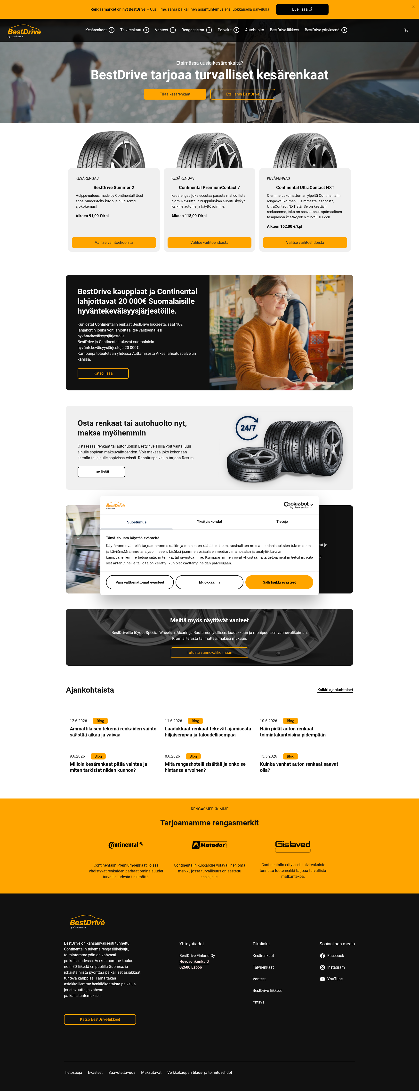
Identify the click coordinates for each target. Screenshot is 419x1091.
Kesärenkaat (96, 30)
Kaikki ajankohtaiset (335, 690)
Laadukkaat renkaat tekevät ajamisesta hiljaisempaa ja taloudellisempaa (208, 732)
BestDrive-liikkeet (284, 30)
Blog (100, 721)
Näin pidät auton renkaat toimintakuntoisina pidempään (293, 732)
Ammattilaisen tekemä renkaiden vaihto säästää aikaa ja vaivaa (113, 732)
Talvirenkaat (130, 30)
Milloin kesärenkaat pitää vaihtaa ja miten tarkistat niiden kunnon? (108, 767)
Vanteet (161, 30)
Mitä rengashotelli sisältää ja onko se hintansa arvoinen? (205, 767)
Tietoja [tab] (282, 521)
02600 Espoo (190, 967)
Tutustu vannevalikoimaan (209, 652)
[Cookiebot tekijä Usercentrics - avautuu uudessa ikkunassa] (292, 505)
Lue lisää (300, 9)
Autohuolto (254, 30)
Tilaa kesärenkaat (175, 94)
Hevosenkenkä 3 (194, 961)
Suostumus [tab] (137, 522)
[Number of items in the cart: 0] (406, 30)
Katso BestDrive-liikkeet (100, 1019)
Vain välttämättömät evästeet (140, 582)
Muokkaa (206, 582)
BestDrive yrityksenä (322, 30)
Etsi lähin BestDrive (242, 94)
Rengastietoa (193, 30)
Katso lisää (103, 373)
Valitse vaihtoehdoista (114, 242)
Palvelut (225, 30)
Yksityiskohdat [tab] (209, 521)
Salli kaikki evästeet (279, 582)
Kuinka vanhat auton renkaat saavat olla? (299, 767)
